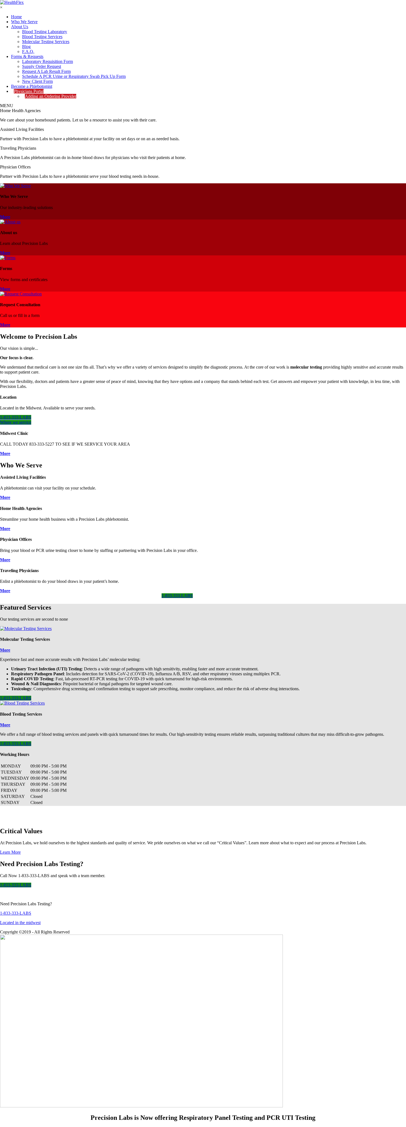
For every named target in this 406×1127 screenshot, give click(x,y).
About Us (19, 26)
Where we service (15, 422)
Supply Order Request (41, 66)
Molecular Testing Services (45, 41)
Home (16, 16)
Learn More (10, 852)
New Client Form (37, 81)
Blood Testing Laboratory (44, 31)
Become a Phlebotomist (31, 86)
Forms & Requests (27, 56)
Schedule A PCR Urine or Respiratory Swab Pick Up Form (74, 76)
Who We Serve (24, 21)
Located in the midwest (20, 922)
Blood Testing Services (42, 36)
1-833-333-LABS (15, 417)
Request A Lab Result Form (46, 71)
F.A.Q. (28, 51)
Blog (26, 46)
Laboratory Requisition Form (47, 61)
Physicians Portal (29, 91)
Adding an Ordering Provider (50, 96)
